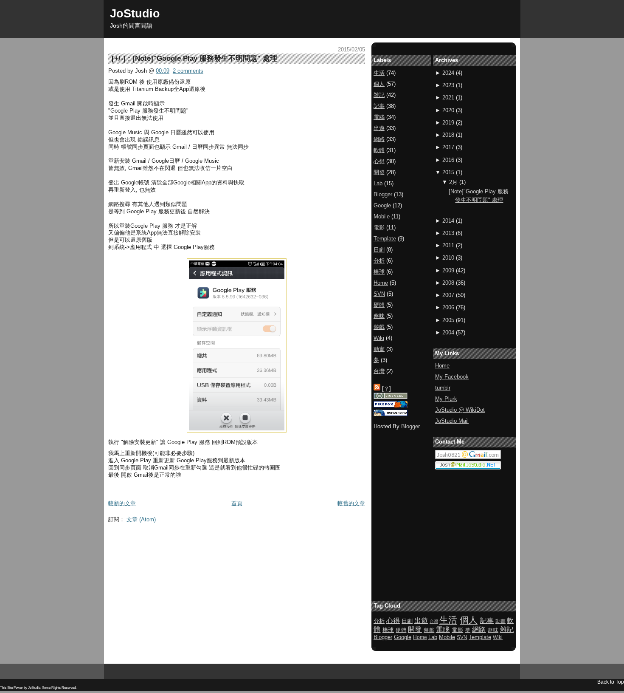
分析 (379, 260)
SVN (379, 294)
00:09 (162, 71)
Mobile (382, 216)
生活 (379, 73)
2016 (448, 160)
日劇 (379, 249)
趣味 (379, 316)
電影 (379, 227)
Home (442, 365)
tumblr (442, 388)
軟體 (379, 150)
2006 (448, 307)
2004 (448, 332)
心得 (379, 161)
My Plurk (446, 399)
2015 (448, 172)
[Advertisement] (262, 545)
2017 (448, 147)
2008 (448, 283)
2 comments (188, 71)
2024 (448, 73)
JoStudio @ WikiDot (460, 410)
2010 (448, 258)
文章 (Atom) (141, 519)
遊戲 (379, 327)
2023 (448, 85)
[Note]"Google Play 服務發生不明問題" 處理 (204, 58)
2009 (448, 270)
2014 (448, 221)
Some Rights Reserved (59, 688)
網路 (379, 139)
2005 (448, 320)
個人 (379, 84)
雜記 (379, 95)
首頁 (236, 503)
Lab (378, 183)
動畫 (379, 349)
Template (385, 238)
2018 (448, 135)
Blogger (383, 194)
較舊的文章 (351, 503)
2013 (448, 233)
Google (382, 205)
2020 (448, 110)
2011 (448, 245)
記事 (379, 106)
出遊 (379, 128)
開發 (379, 172)
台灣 (379, 371)
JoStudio (135, 13)
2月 (453, 182)
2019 (448, 122)
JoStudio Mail (452, 421)
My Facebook (452, 376)
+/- (118, 58)
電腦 (379, 117)
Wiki (379, 338)
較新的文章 (122, 503)
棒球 (379, 272)
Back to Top (610, 682)
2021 (448, 97)
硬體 (379, 305)
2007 (448, 295)
